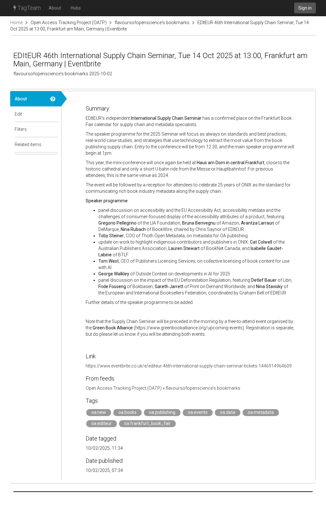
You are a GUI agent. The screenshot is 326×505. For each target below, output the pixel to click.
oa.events (198, 412)
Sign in (305, 7)
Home (16, 22)
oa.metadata (261, 412)
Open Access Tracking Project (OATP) (69, 22)
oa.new (98, 412)
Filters (21, 129)
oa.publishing (162, 412)
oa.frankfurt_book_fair (147, 423)
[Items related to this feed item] (53, 144)
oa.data (227, 412)
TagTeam (28, 7)
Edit (18, 114)
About (55, 7)
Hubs (76, 7)
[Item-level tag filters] (53, 129)
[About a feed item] (53, 98)
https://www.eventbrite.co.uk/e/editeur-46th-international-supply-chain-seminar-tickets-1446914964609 (189, 365)
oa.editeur (101, 423)
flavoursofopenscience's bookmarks (152, 22)
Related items (28, 144)
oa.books (127, 412)
